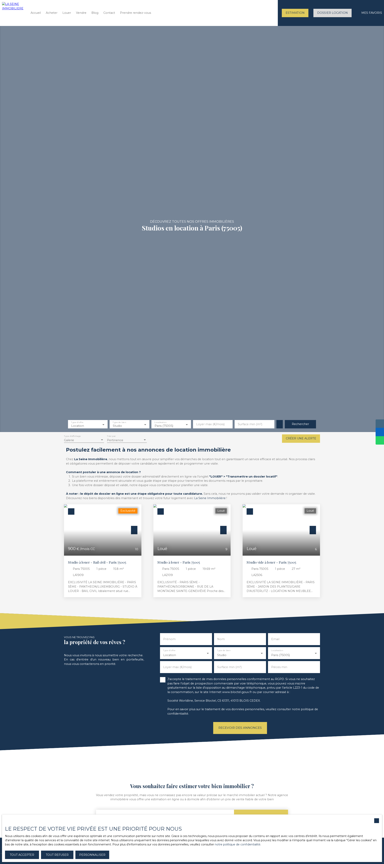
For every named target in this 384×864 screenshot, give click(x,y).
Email (275, 639)
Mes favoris (371, 13)
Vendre (81, 13)
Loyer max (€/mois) (210, 424)
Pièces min (279, 667)
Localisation (160, 422)
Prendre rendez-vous (135, 13)
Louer (66, 13)
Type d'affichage (72, 436)
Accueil (36, 13)
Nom (221, 639)
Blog (94, 13)
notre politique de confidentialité (237, 844)
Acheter (51, 13)
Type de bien (119, 422)
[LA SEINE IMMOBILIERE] (13, 13)
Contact (109, 13)
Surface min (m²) (250, 424)
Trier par (111, 436)
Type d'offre (77, 422)
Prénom (169, 639)
